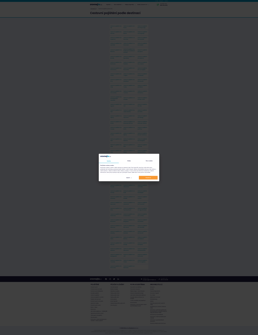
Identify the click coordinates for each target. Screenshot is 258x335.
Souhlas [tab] (109, 161)
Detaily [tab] (129, 160)
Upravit (128, 177)
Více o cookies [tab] (149, 160)
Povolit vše (148, 177)
